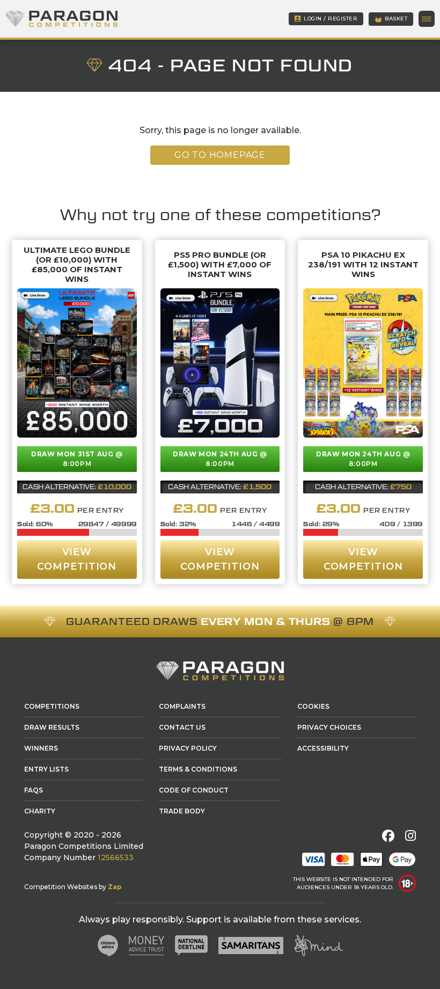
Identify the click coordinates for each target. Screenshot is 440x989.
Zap (115, 887)
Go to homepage (220, 155)
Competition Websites (60, 887)
